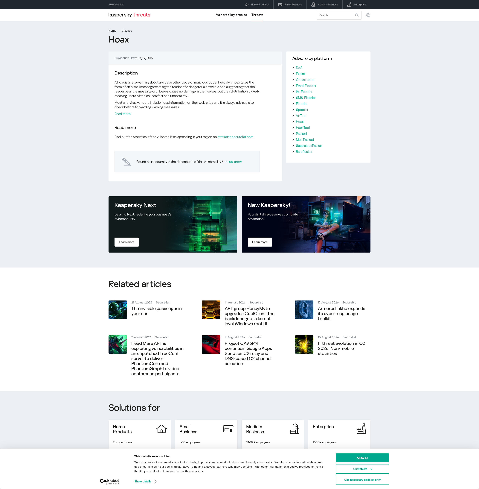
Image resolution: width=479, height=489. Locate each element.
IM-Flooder (304, 92)
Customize (360, 468)
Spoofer (302, 110)
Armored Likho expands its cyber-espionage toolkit (341, 313)
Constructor (305, 80)
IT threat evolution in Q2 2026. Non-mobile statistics (341, 348)
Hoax (300, 122)
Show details (142, 481)
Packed (301, 134)
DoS (299, 68)
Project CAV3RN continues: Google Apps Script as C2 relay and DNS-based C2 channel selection (248, 353)
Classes (127, 30)
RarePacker (304, 152)
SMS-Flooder (306, 98)
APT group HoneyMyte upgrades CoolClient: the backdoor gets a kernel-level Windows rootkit (249, 316)
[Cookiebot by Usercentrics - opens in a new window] (109, 482)
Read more (123, 114)
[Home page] (131, 15)
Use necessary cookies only (362, 479)
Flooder (302, 104)
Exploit (301, 74)
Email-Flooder (306, 86)
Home (112, 30)
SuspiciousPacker (309, 146)
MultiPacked (305, 140)
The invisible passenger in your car (156, 311)
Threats (257, 15)
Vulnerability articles (231, 15)
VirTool (301, 116)
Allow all (362, 457)
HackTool (303, 128)
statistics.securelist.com (236, 137)
